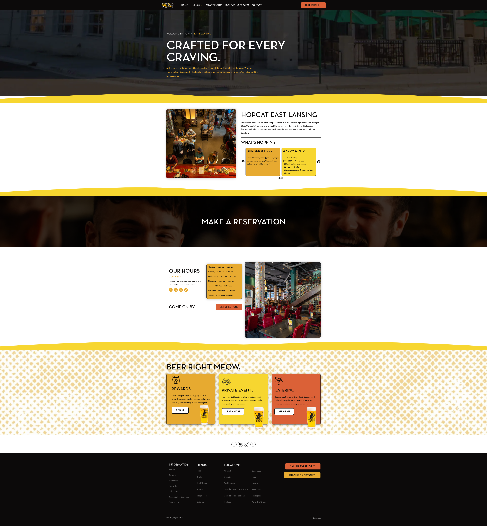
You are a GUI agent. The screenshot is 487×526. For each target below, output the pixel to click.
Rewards (173, 486)
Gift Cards (243, 5)
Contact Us (174, 502)
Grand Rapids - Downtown (236, 489)
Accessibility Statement (179, 497)
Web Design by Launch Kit (174, 518)
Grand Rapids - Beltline (234, 496)
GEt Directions (229, 307)
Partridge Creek (258, 502)
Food (198, 471)
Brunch (199, 489)
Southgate (256, 496)
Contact (257, 5)
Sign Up (180, 410)
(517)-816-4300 (175, 277)
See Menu (284, 411)
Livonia (254, 483)
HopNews (229, 5)
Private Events (214, 5)
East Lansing (229, 483)
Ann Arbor (228, 471)
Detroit (227, 477)
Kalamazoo (256, 471)
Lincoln (254, 477)
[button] (197, 5)
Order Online (313, 5)
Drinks (199, 477)
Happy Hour (201, 496)
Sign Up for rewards (302, 466)
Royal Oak (256, 490)
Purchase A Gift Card (302, 475)
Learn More (233, 411)
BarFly (172, 470)
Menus (196, 5)
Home (184, 5)
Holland (227, 502)
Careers (172, 475)
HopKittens (201, 483)
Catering (200, 502)
